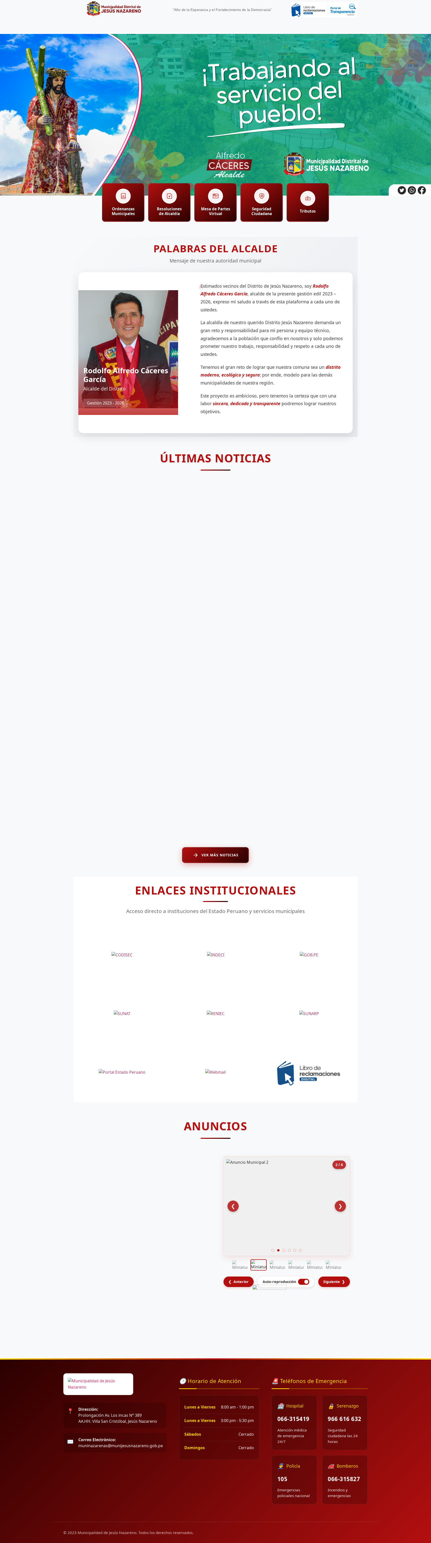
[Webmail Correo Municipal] (215, 1072)
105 (282, 1479)
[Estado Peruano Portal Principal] (122, 1072)
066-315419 (293, 1419)
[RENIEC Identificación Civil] (215, 1014)
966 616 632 (344, 1419)
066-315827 (344, 1479)
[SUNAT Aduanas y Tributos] (122, 1014)
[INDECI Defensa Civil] (215, 955)
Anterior (238, 1281)
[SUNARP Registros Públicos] (309, 1014)
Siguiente (334, 1281)
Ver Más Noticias (220, 855)
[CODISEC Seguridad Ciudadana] (122, 955)
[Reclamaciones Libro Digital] (309, 1072)
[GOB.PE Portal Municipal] (309, 955)
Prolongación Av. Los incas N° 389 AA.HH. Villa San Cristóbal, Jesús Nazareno (117, 1415)
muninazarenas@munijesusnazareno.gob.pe (120, 1442)
